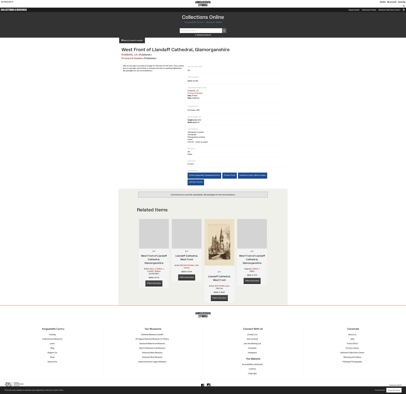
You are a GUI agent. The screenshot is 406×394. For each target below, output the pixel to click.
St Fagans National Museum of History (152, 339)
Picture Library (352, 348)
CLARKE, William (154, 271)
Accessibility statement (252, 364)
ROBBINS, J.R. (129, 54)
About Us (352, 334)
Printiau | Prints (229, 175)
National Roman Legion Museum (152, 361)
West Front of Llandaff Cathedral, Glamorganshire (154, 259)
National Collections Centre (389, 10)
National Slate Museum (152, 352)
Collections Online (369, 10)
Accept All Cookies (394, 390)
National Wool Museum (152, 357)
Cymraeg (401, 2)
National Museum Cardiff (152, 334)
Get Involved (252, 339)
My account (391, 2)
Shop (52, 357)
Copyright (252, 373)
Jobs (352, 339)
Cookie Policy (58, 390)
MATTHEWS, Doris (222, 286)
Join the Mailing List (252, 343)
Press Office (352, 343)
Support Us (52, 352)
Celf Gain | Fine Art (196, 182)
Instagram (252, 352)
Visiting (52, 334)
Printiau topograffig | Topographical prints (204, 175)
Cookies (252, 369)
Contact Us (252, 334)
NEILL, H (153, 269)
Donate (383, 2)
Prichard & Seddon (132, 58)
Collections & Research (14, 9)
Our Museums (6, 2)
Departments (354, 10)
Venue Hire (52, 361)
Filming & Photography (352, 361)
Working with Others (352, 357)
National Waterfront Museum (152, 343)
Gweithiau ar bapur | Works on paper (252, 175)
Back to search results (133, 40)
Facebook (252, 348)
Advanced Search (204, 35)
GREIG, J (160, 269)
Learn (52, 343)
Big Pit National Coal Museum (152, 348)
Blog (52, 348)
